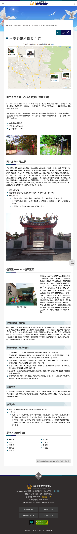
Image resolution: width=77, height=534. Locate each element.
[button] (58, 32)
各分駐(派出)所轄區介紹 (31, 25)
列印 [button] (63, 33)
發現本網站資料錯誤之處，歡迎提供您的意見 (53, 461)
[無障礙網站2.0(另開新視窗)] (42, 522)
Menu (2, 3)
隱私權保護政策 (28, 509)
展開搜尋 (74, 3)
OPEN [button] (38, 476)
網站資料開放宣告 (28, 515)
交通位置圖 (56, 491)
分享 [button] (68, 33)
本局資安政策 (48, 509)
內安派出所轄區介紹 (50, 25)
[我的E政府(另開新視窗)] (31, 522)
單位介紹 (17, 25)
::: (7, 23)
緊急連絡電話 (48, 515)
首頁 (10, 25)
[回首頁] (39, 3)
